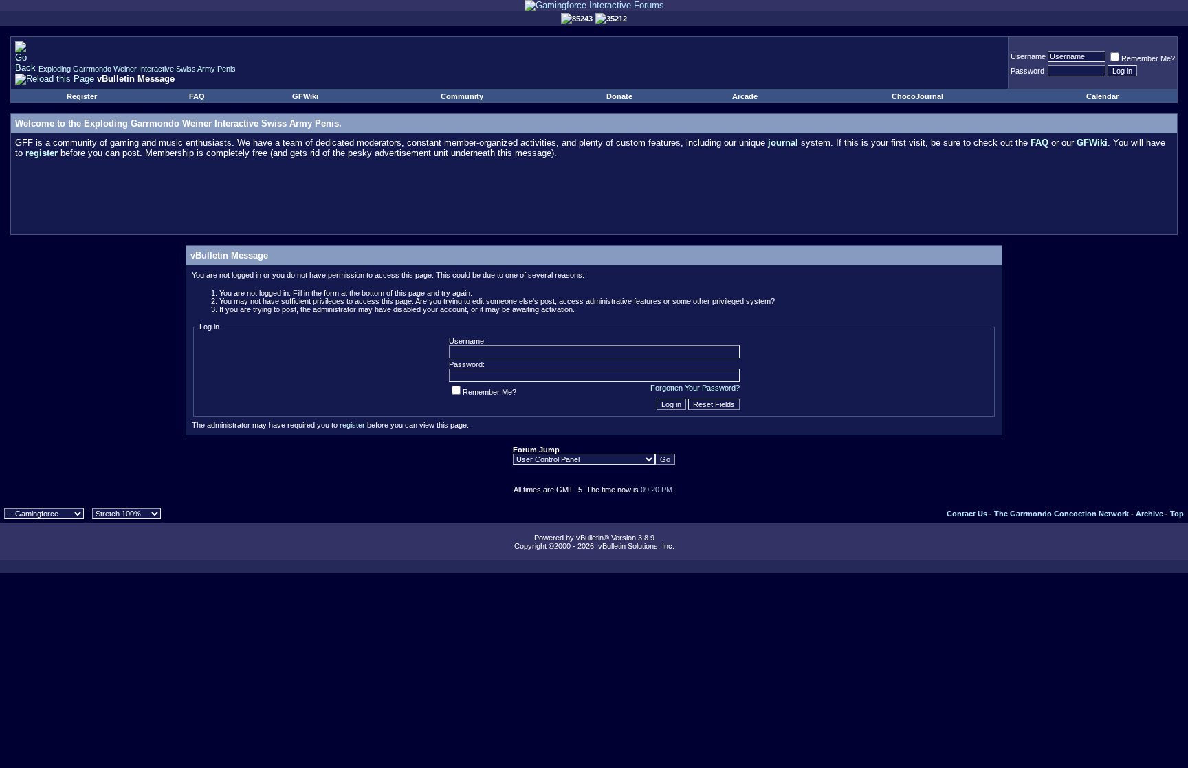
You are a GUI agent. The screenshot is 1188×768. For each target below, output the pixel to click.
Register (82, 96)
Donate (619, 96)
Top (1177, 513)
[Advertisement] (594, 199)
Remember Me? (1148, 58)
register (352, 425)
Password (1027, 71)
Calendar (1102, 96)
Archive (1149, 513)
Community (462, 96)
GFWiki (305, 96)
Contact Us (967, 513)
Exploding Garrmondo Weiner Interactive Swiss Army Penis (137, 69)
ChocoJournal (917, 96)
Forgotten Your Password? (695, 388)
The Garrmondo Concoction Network (1061, 513)
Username (1028, 56)
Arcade (745, 96)
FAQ (197, 96)
